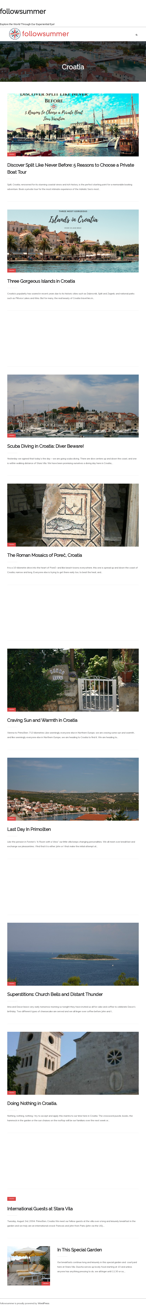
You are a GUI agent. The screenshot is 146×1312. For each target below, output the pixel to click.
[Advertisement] (73, 339)
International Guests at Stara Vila (40, 1208)
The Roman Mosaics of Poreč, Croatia (44, 555)
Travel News (82, 43)
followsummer (23, 11)
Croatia (11, 154)
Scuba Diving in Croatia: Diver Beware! (45, 446)
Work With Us (115, 43)
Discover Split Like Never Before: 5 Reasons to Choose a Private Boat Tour (70, 168)
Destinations (60, 43)
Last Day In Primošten (29, 829)
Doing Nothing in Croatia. (32, 1103)
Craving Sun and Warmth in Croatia (42, 720)
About (97, 43)
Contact (132, 43)
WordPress (43, 1303)
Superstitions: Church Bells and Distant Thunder (55, 994)
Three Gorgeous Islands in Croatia (41, 281)
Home (45, 43)
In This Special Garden (79, 1249)
